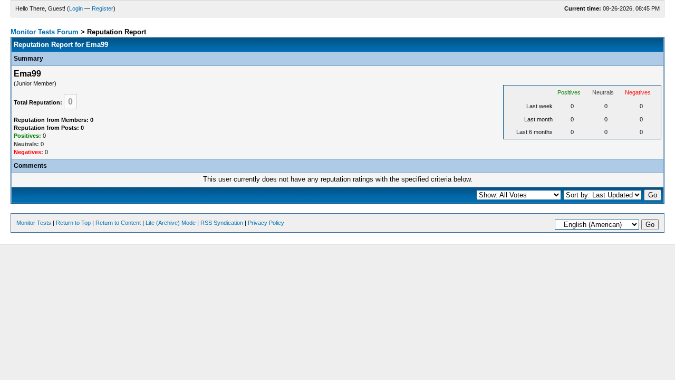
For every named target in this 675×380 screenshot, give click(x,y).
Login (76, 8)
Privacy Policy (266, 223)
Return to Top (73, 223)
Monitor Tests (33, 223)
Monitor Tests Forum (45, 32)
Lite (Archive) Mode (171, 223)
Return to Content (118, 223)
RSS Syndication (221, 223)
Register (102, 8)
